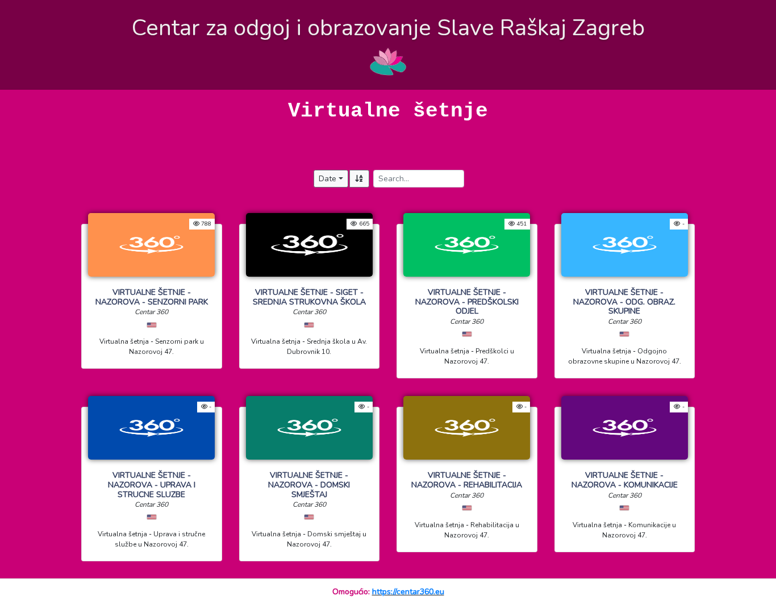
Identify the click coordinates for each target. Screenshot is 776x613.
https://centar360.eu (408, 591)
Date (327, 178)
